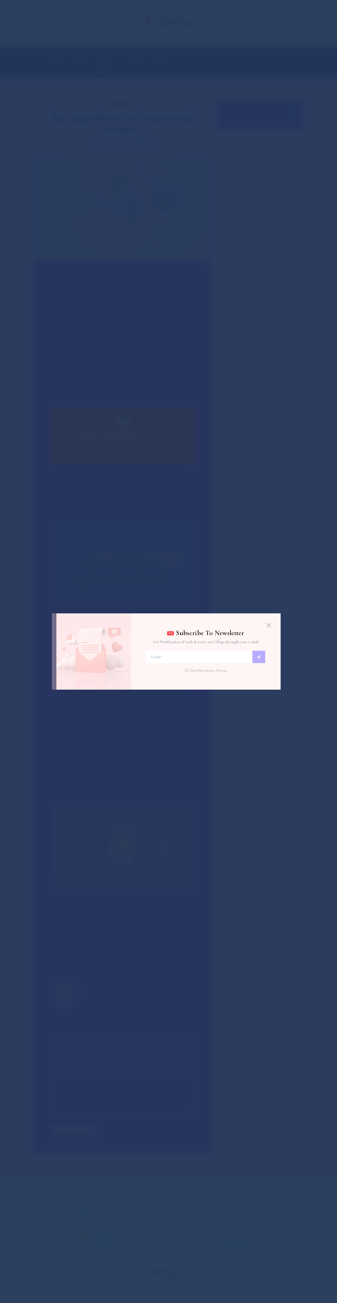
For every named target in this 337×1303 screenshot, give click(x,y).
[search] (258, 657)
